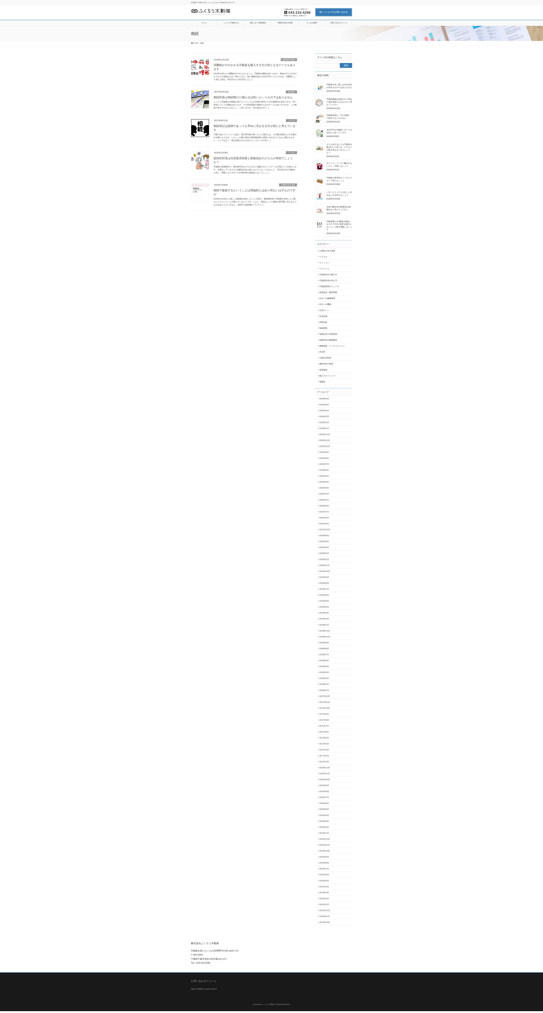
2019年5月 (324, 601)
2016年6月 (324, 803)
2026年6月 (324, 399)
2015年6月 (324, 874)
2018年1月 (324, 690)
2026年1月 (324, 428)
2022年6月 (324, 518)
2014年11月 (324, 916)
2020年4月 (324, 547)
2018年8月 (324, 648)
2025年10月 (324, 446)
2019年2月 (324, 619)
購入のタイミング (327, 376)
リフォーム (324, 268)
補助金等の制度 (289, 60)
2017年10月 (324, 708)
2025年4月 (324, 482)
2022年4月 (324, 523)
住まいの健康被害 (327, 298)
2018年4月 (324, 672)
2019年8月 (324, 583)
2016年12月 (324, 767)
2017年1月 (324, 762)
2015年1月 (324, 904)
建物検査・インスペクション (332, 346)
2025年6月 (324, 470)
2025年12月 (324, 434)
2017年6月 (324, 732)
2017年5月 (324, 738)
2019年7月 (324, 589)
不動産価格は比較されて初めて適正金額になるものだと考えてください (339, 102)
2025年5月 (324, 476)
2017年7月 (324, 726)
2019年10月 (324, 571)
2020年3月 (324, 553)
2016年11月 (324, 773)
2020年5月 (324, 541)
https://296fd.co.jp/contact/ (204, 989)
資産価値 (291, 92)
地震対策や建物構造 (328, 340)
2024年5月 (324, 506)
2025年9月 (324, 452)
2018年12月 (324, 631)
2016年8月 (324, 791)
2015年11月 (324, 845)
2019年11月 (324, 565)
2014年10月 (324, 922)
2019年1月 (324, 625)
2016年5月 (324, 809)
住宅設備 (323, 316)
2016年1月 (324, 833)
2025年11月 (324, 440)
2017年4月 (324, 744)
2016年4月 (324, 815)
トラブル (291, 121)
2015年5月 (324, 881)
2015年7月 (324, 869)
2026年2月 (324, 422)
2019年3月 (324, 613)
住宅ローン (324, 310)
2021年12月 (324, 529)
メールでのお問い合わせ (335, 12)
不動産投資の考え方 (328, 280)
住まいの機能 (325, 304)
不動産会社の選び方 (328, 274)
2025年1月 (324, 500)
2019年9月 (324, 577)
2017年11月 (324, 702)
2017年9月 (324, 714)
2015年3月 (324, 892)
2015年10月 (324, 851)
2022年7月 (324, 512)
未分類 (322, 352)
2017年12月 (324, 696)
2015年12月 (324, 839)
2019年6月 (324, 595)
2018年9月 (324, 643)
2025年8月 (324, 458)
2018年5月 (324, 666)
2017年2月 (324, 756)
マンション (324, 263)
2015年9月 (324, 857)
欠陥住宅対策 (325, 358)
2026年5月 (324, 404)
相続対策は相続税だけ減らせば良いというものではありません (253, 97)
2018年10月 (324, 637)
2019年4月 (324, 607)
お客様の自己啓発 (288, 185)
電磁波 (322, 382)
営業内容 (323, 322)
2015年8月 (324, 863)
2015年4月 (324, 886)
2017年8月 (324, 720)
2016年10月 (324, 779)
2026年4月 (324, 410)
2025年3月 (324, 488)
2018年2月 (324, 684)
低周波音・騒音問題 (328, 292)
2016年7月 (324, 797)
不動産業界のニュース (329, 286)
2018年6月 (324, 660)
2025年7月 (324, 464)
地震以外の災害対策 (328, 334)
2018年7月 (324, 654)
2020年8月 (324, 535)
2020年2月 (324, 559)
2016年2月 (324, 827)
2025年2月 (324, 494)
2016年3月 (324, 821)
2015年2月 (324, 898)
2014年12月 (324, 910)
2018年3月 (324, 678)
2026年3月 (324, 416)
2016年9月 (324, 785)
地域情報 (323, 328)
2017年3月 (324, 750)
